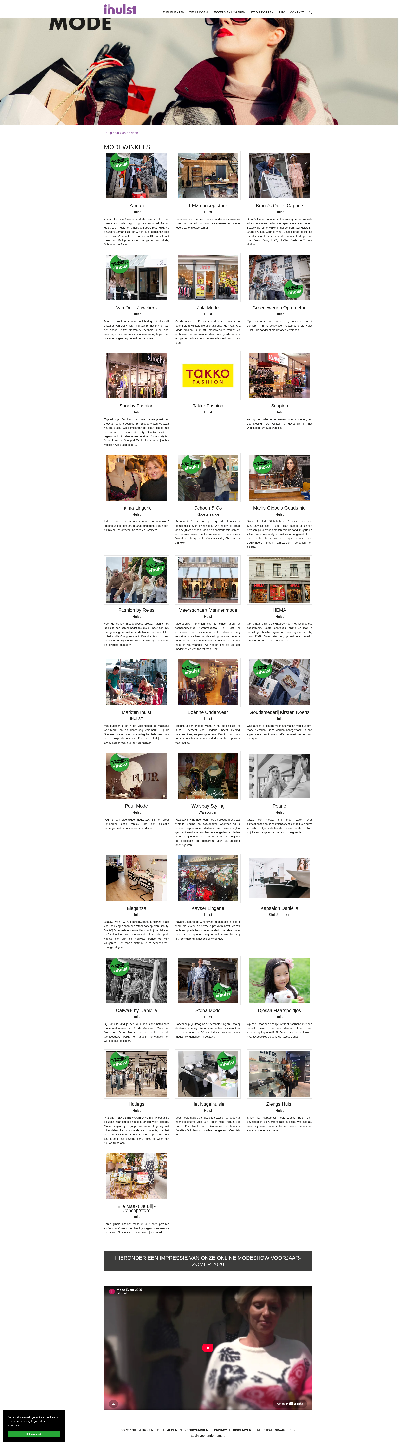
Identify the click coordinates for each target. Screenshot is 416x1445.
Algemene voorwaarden (187, 1430)
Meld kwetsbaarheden (276, 1430)
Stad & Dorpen (261, 12)
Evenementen (173, 12)
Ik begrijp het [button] (33, 1434)
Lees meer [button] (14, 1425)
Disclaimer (242, 1430)
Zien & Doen (198, 12)
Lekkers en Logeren (228, 12)
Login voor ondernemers (208, 1435)
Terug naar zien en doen (121, 133)
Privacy (220, 1430)
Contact (297, 12)
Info (281, 12)
